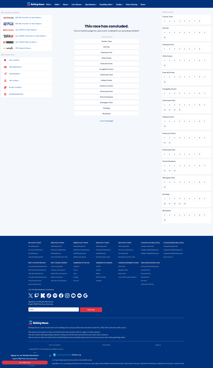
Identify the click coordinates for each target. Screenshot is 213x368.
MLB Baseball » (14, 74)
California (76, 266)
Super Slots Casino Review (58, 280)
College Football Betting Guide (150, 253)
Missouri (76, 280)
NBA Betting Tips (56, 253)
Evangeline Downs (106, 69)
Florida (75, 270)
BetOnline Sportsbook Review (37, 270)
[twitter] (30, 295)
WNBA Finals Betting (79, 257)
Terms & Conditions (55, 345)
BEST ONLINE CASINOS (59, 263)
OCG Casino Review (57, 266)
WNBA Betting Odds (79, 246)
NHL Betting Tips (123, 253)
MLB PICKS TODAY (102, 243)
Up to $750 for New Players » (26, 30)
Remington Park (106, 102)
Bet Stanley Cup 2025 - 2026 (126, 257)
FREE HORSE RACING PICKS (150, 263)
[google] (85, 295)
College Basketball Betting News (172, 250)
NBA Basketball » (15, 67)
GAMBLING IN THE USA (81, 263)
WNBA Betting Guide (79, 253)
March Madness (168, 257)
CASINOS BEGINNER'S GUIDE (128, 263)
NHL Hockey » (14, 81)
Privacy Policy (106, 345)
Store (143, 4)
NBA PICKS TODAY (57, 243)
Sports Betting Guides (34, 284)
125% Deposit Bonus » (23, 48)
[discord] (79, 295)
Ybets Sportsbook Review (35, 273)
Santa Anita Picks (146, 273)
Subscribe (91, 310)
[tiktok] (49, 295)
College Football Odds (147, 246)
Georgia (75, 277)
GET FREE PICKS (24, 363)
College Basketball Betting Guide (173, 253)
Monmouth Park (106, 91)
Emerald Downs (106, 63)
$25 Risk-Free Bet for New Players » (28, 24)
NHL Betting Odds (123, 246)
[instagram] (67, 295)
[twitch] (37, 295)
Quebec (98, 270)
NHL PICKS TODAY (124, 243)
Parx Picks (144, 280)
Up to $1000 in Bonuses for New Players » (30, 36)
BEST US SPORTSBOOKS (37, 263)
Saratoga (106, 108)
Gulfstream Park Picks (147, 284)
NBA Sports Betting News (58, 250)
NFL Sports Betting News (35, 250)
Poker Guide (122, 273)
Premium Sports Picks (34, 280)
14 (184, 203)
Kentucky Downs (106, 86)
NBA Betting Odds (56, 246)
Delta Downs (107, 58)
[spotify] (55, 295)
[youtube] (73, 295)
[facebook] (61, 295)
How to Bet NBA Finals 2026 (59, 257)
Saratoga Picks (145, 277)
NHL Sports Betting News (125, 250)
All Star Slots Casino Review (59, 273)
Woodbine (106, 113)
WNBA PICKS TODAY (80, 243)
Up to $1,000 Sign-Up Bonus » (26, 42)
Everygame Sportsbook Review (37, 277)
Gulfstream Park (106, 75)
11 (170, 110)
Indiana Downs (106, 80)
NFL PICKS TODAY (34, 243)
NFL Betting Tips (33, 253)
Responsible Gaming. (86, 360)
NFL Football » (14, 60)
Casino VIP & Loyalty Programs (127, 277)
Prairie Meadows (106, 97)
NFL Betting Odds (33, 246)
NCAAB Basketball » (16, 94)
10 (165, 37)
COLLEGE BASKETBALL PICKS (173, 243)
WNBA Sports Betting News (81, 250)
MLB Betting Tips (101, 253)
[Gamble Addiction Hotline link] (67, 354)
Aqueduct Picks (145, 270)
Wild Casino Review (57, 277)
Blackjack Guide (123, 270)
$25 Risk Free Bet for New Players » (28, 18)
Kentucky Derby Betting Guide (150, 266)
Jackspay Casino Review (58, 270)
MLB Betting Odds (101, 246)
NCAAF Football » (15, 87)
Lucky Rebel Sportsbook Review (37, 266)
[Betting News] (35, 4)
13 (179, 110)
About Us (158, 345)
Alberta (98, 273)
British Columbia (101, 277)
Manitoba (99, 280)
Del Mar (106, 47)
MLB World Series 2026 (103, 257)
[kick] (43, 295)
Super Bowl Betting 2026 (35, 257)
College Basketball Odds (170, 246)
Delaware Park (106, 52)
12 (175, 110)
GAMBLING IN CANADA (104, 263)
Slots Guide (121, 266)
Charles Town (106, 41)
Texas (75, 273)
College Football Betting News (150, 250)
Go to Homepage (106, 121)
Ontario (98, 266)
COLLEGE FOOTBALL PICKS (150, 243)
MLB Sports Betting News (103, 250)
